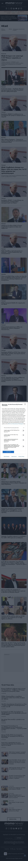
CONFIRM (8, 451)
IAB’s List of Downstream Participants (15, 423)
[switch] (23, 430)
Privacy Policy (21, 456)
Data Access (14, 456)
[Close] (25, 404)
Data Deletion (6, 456)
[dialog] (14, 430)
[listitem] (14, 427)
